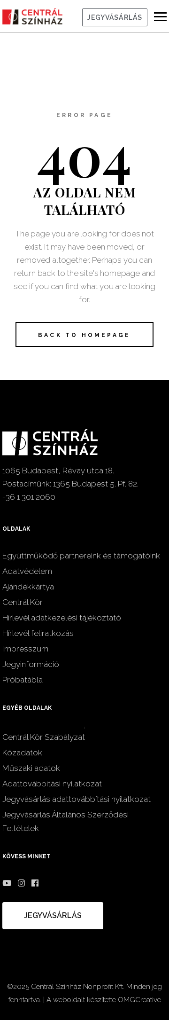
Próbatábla (22, 679)
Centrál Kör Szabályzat (43, 737)
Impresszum (25, 648)
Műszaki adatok (31, 768)
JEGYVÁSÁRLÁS (114, 17)
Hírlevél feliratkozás (38, 633)
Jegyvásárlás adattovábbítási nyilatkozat (76, 799)
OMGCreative (139, 1000)
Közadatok (22, 752)
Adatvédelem (27, 571)
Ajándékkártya (28, 586)
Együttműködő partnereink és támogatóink (81, 555)
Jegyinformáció (30, 664)
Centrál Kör (22, 602)
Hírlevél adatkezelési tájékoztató (61, 617)
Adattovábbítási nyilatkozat (52, 783)
